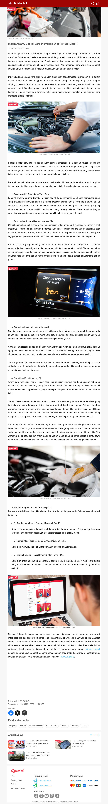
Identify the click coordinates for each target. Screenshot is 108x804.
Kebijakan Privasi (18, 788)
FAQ (12, 776)
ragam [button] (12, 726)
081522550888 (45, 785)
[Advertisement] (54, 681)
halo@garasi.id (45, 780)
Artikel (13, 784)
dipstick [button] (64, 726)
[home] (97, 3)
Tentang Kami (16, 780)
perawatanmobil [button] (36, 726)
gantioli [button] (84, 726)
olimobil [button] (74, 726)
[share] (92, 3)
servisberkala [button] (52, 726)
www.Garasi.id (67, 657)
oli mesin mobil (93, 649)
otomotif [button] (22, 726)
